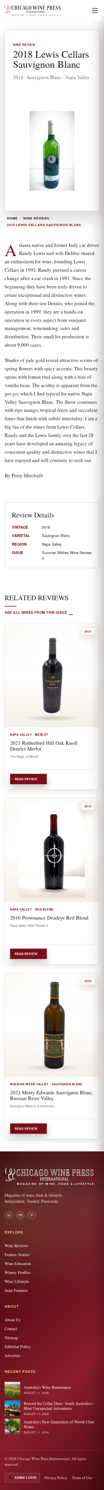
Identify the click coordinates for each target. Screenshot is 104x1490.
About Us (12, 1319)
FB (20, 1215)
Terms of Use (82, 1477)
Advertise (12, 1355)
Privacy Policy (55, 1477)
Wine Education (18, 1263)
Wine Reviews (36, 218)
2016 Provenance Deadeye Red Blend (49, 917)
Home (12, 218)
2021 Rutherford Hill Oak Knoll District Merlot (43, 745)
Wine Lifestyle (17, 1281)
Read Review (26, 779)
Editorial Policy (18, 1346)
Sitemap (11, 1337)
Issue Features (16, 1290)
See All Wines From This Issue (36, 612)
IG (8, 1215)
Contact (11, 1328)
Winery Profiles (17, 1272)
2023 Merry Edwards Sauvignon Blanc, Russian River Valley (51, 1095)
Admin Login (25, 1478)
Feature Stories (17, 1254)
